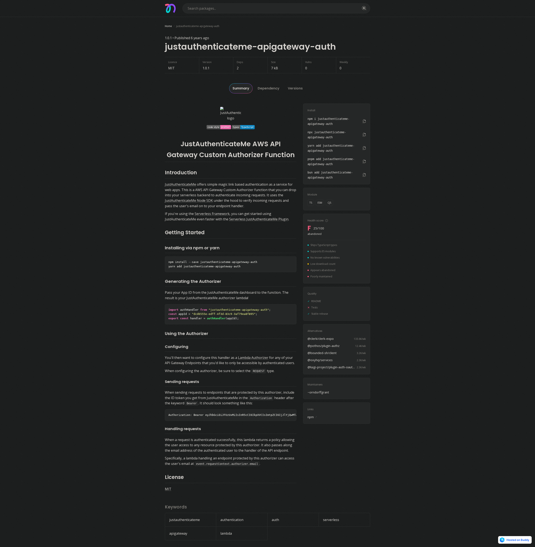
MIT (168, 489)
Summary (241, 88)
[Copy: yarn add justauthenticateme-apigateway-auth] (364, 148)
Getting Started (185, 232)
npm (312, 417)
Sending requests (182, 381)
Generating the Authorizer (193, 281)
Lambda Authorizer (253, 357)
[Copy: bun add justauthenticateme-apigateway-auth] (364, 175)
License (174, 477)
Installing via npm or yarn (192, 248)
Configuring (176, 346)
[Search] (363, 8)
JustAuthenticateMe (180, 184)
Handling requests (183, 428)
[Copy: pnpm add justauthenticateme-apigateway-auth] (364, 161)
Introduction (181, 172)
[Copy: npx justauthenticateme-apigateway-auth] (364, 135)
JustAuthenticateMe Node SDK (189, 200)
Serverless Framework (212, 213)
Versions (295, 88)
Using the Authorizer (186, 333)
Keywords (176, 507)
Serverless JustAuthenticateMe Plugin (258, 219)
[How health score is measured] (326, 220)
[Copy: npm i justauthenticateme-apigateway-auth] (364, 121)
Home (168, 26)
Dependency (268, 88)
